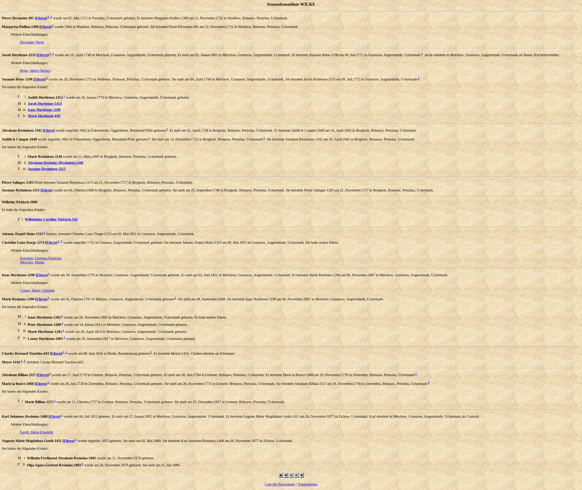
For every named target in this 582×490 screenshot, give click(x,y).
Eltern (41, 18)
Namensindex (308, 484)
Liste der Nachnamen (280, 484)
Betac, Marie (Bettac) (35, 71)
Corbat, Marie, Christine (37, 290)
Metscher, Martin (32, 262)
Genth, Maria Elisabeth (36, 432)
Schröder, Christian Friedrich (40, 258)
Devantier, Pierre (32, 42)
